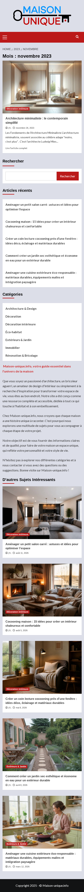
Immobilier (12, 347)
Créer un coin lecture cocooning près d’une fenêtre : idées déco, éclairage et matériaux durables (41, 241)
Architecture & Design (21, 308)
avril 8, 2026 (21, 785)
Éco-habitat (13, 332)
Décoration (13, 316)
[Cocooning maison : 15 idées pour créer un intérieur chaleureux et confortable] (42, 590)
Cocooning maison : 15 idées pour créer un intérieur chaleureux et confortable (40, 224)
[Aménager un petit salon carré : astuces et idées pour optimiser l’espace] (42, 512)
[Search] (77, 36)
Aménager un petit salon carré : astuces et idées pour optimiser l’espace (42, 207)
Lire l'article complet (16, 148)
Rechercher (13, 161)
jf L (10, 128)
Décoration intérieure (17, 109)
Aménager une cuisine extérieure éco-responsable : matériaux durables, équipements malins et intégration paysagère (40, 277)
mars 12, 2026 (22, 866)
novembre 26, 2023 (25, 128)
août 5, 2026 (22, 630)
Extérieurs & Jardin (18, 340)
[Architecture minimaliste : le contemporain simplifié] (42, 87)
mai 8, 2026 (21, 707)
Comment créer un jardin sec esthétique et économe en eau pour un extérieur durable (41, 258)
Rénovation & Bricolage (21, 355)
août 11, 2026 (22, 553)
